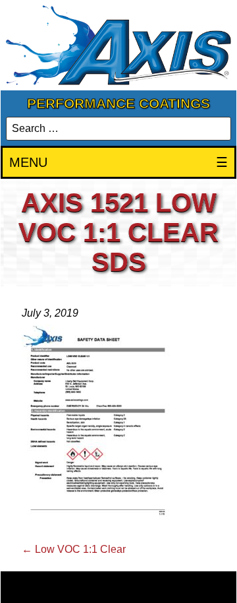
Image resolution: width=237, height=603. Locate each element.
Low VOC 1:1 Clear (74, 549)
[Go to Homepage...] (118, 45)
